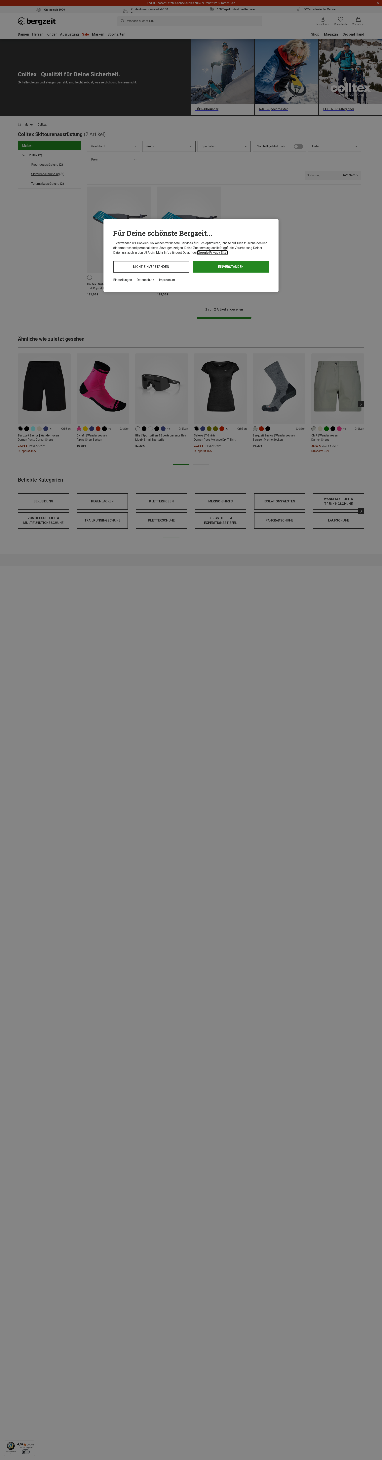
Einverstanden (231, 267)
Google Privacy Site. (212, 252)
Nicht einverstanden (151, 267)
